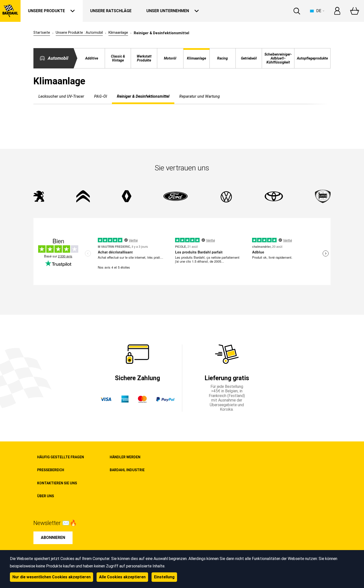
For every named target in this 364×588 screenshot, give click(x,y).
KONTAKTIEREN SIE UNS (57, 483)
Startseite (41, 33)
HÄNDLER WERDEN (125, 457)
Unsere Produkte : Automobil (79, 33)
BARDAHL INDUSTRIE (127, 470)
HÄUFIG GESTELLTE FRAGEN (60, 457)
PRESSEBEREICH (50, 470)
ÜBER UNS (45, 496)
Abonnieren (53, 537)
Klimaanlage (118, 33)
